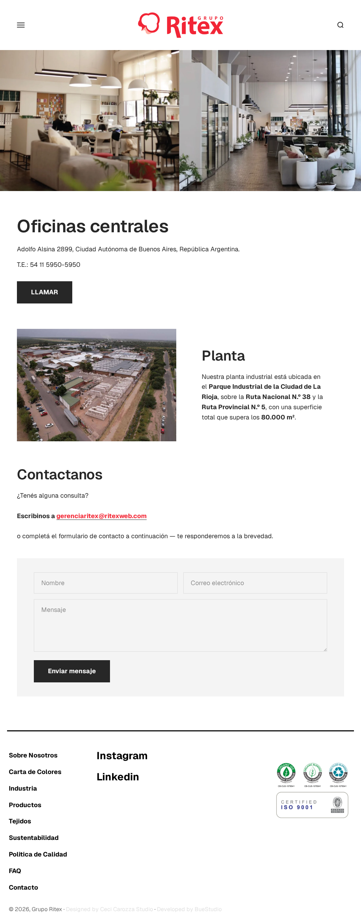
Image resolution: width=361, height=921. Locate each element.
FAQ (15, 871)
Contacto (23, 887)
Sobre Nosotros (33, 755)
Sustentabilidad (34, 838)
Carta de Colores (35, 772)
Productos (25, 805)
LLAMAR (44, 292)
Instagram (122, 756)
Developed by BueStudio (189, 909)
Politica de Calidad (38, 854)
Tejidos (20, 821)
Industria (23, 788)
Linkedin (118, 777)
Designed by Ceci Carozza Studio (109, 909)
